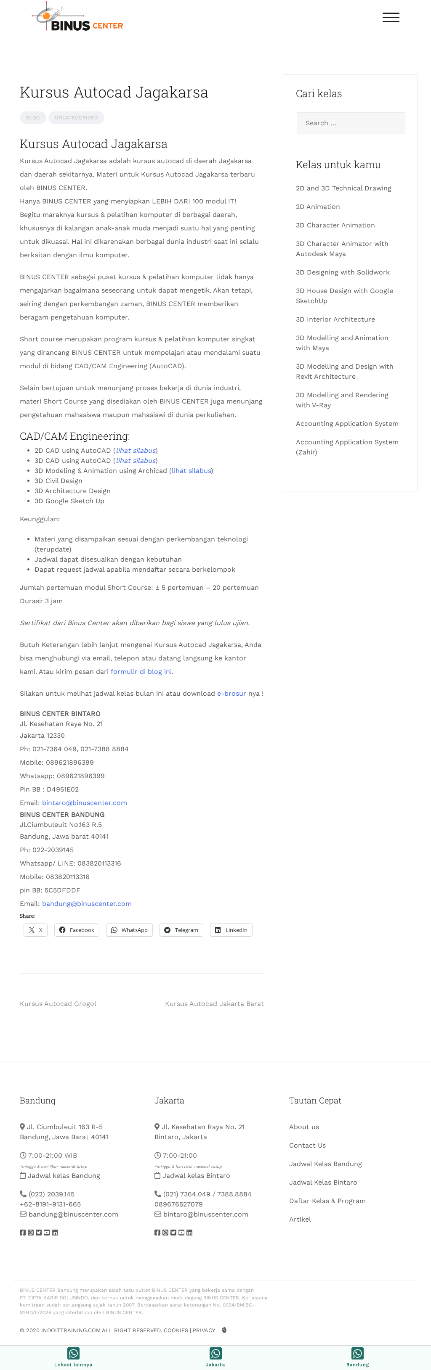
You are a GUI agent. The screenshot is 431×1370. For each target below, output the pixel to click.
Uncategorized (76, 118)
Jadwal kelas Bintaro (196, 1176)
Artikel (300, 1219)
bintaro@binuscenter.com (84, 803)
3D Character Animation (335, 225)
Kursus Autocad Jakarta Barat (214, 1004)
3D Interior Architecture (335, 319)
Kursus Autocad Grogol (58, 1004)
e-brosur (231, 693)
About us (304, 1127)
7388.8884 (234, 1194)
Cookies (176, 1330)
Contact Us (307, 1145)
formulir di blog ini (141, 672)
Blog (33, 118)
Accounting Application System (347, 424)
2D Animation (318, 207)
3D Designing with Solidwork (343, 272)
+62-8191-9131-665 (50, 1204)
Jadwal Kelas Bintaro (323, 1182)
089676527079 (178, 1204)
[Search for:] (350, 123)
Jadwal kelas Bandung (64, 1176)
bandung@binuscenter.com (87, 904)
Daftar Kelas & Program (327, 1201)
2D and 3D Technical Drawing (343, 188)
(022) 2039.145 (51, 1194)
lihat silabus (191, 471)
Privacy (204, 1330)
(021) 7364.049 (186, 1194)
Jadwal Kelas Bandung (325, 1164)
